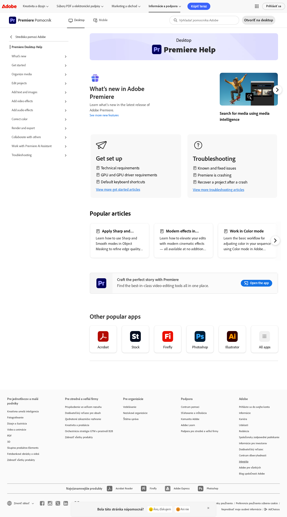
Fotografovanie (15, 417)
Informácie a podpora (163, 6)
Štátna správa (131, 419)
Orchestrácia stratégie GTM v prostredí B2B (87, 431)
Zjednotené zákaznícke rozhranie (83, 419)
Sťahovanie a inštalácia (194, 413)
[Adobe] (9, 6)
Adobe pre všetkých (250, 467)
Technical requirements (120, 168)
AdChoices (274, 509)
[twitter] (58, 503)
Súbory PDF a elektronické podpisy (78, 6)
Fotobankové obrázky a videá (23, 453)
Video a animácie (16, 429)
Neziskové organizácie (135, 413)
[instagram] (50, 503)
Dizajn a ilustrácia (17, 423)
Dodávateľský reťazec (251, 449)
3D (8, 441)
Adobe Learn (188, 425)
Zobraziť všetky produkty (21, 460)
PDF (9, 435)
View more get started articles (118, 189)
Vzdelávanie (129, 407)
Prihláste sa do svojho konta (254, 407)
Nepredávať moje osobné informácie (241, 509)
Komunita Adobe (190, 419)
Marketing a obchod (124, 6)
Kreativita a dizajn (34, 6)
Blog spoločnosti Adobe (252, 473)
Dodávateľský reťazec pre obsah (83, 413)
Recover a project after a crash (223, 182)
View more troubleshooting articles (218, 190)
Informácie (245, 413)
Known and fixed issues (217, 168)
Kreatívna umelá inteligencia (23, 411)
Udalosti (243, 425)
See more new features (104, 115)
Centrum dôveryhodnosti (252, 455)
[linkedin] (65, 503)
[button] (256, 6)
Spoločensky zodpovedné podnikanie (259, 437)
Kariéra (243, 419)
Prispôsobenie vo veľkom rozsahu (83, 407)
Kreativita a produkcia (77, 425)
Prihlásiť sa (273, 6)
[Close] (208, 508)
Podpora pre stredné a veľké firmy (199, 431)
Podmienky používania (220, 503)
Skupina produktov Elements (23, 447)
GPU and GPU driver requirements (129, 174)
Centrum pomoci (190, 407)
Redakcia (244, 431)
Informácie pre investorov (253, 443)
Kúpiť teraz (199, 6)
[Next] (277, 89)
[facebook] (42, 503)
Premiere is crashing (214, 175)
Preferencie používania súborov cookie (257, 503)
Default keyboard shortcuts (123, 181)
